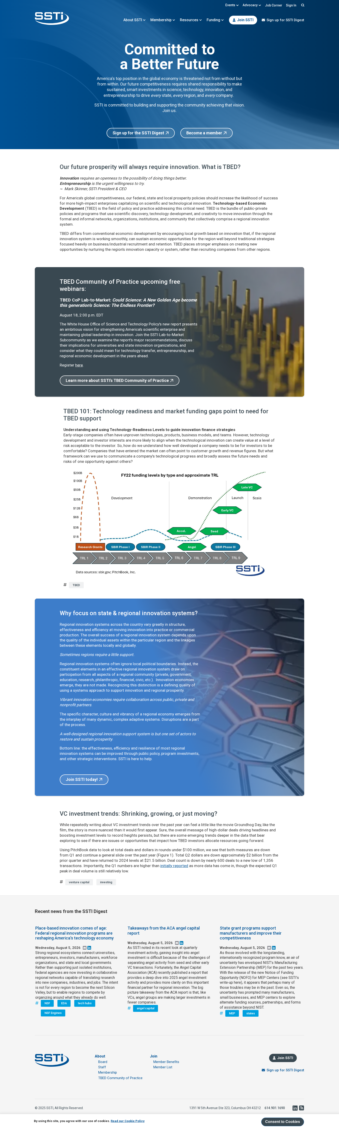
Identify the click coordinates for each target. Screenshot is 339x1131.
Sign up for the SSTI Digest (138, 132)
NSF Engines (53, 1013)
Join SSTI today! (82, 779)
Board (102, 1062)
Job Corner (273, 5)
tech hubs (85, 1003)
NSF (47, 1003)
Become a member (204, 132)
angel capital (145, 1008)
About (100, 1056)
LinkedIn (295, 1108)
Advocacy (250, 5)
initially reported (174, 865)
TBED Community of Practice (120, 1078)
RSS (301, 1108)
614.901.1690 (275, 1108)
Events (230, 5)
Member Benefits (166, 1062)
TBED (76, 585)
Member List (162, 1067)
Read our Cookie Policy (128, 1121)
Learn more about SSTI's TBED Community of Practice (117, 380)
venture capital (79, 882)
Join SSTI (245, 20)
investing (106, 882)
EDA (64, 1003)
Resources (189, 20)
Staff (102, 1067)
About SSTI (132, 20)
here (79, 365)
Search (302, 5)
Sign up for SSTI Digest (285, 20)
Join (153, 1056)
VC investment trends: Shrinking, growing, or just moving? (138, 813)
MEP (232, 1013)
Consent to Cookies (282, 1122)
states (250, 1013)
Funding (213, 20)
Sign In (291, 5)
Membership (161, 20)
